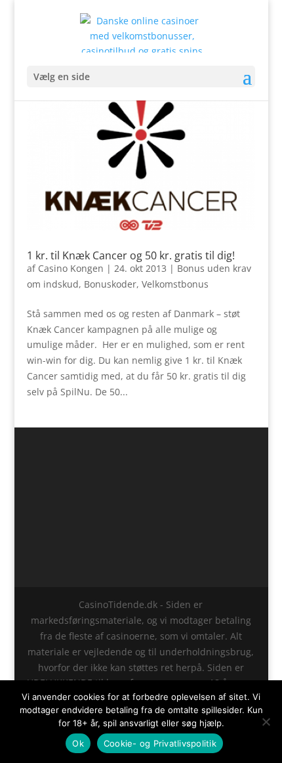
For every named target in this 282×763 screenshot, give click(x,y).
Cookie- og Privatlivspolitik (160, 743)
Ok (78, 743)
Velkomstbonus (175, 284)
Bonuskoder (110, 284)
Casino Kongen (71, 268)
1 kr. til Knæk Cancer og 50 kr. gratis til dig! (131, 255)
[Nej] (265, 721)
